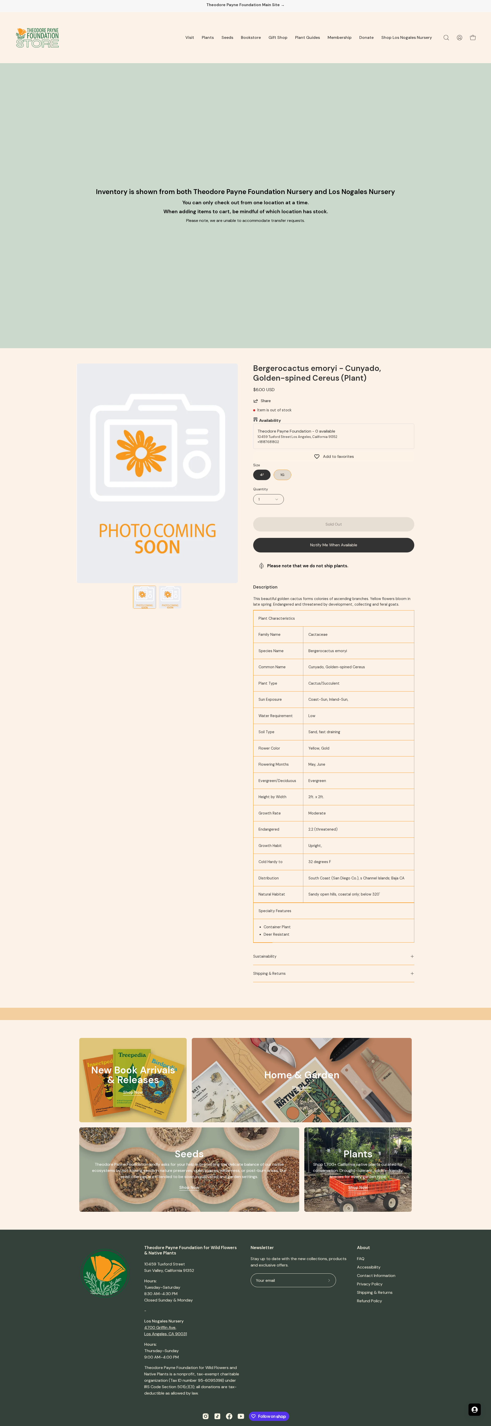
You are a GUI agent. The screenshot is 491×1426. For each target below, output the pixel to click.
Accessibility (369, 1267)
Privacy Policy (370, 1284)
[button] (190, 37)
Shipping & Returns (269, 973)
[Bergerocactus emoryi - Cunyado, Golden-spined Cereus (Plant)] (144, 597)
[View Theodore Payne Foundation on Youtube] (241, 1416)
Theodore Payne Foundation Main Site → (245, 5)
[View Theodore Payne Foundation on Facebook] (229, 1416)
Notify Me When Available (333, 545)
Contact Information (376, 1275)
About (363, 1247)
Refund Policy (369, 1301)
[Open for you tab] (474, 1410)
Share (266, 401)
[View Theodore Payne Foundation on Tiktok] (217, 1416)
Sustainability (264, 956)
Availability (270, 420)
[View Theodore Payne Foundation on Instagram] (205, 1416)
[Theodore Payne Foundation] (37, 37)
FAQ (360, 1258)
